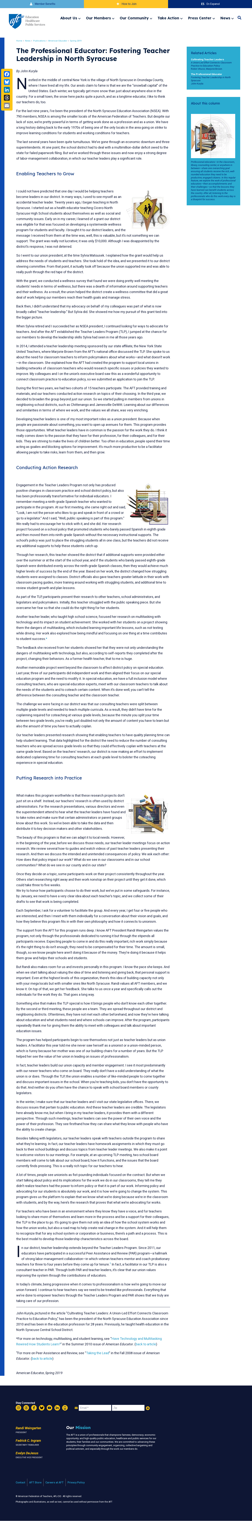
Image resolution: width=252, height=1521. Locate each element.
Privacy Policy (76, 1482)
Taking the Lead (97, 1353)
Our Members (98, 18)
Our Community (134, 18)
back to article (146, 1344)
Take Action (168, 18)
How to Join (129, 4)
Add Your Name (148, 1408)
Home (19, 41)
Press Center (199, 18)
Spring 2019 (75, 41)
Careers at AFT (54, 1482)
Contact (20, 1482)
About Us (68, 18)
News (225, 18)
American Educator (57, 41)
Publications (39, 41)
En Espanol (213, 4)
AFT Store (35, 1482)
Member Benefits (45, 4)
